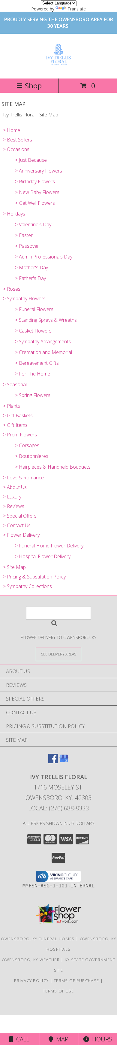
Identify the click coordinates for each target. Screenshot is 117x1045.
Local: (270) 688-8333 (58, 808)
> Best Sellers (17, 139)
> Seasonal (15, 384)
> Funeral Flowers (34, 309)
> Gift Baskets (18, 415)
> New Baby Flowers (37, 192)
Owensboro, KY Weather (31, 959)
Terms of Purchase (76, 980)
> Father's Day (30, 278)
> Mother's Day (31, 267)
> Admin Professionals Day (43, 256)
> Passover (27, 246)
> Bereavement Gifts (37, 363)
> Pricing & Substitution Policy (34, 576)
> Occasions (16, 149)
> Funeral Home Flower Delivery (49, 545)
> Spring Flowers (32, 395)
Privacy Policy (31, 980)
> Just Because (31, 160)
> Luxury (12, 496)
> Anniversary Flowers (38, 170)
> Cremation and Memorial (43, 352)
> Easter (24, 235)
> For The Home (32, 373)
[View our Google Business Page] (64, 761)
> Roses (11, 289)
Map (60, 1039)
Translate (77, 9)
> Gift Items (15, 425)
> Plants (11, 406)
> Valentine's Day (33, 224)
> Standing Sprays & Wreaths (46, 320)
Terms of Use (58, 991)
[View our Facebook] (53, 761)
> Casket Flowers (33, 330)
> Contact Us (17, 525)
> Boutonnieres (31, 456)
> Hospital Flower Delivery (42, 556)
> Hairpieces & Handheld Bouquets (53, 467)
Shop (33, 85)
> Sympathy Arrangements (43, 341)
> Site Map (14, 567)
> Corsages (27, 445)
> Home (11, 130)
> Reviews (13, 506)
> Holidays (14, 213)
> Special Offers (20, 516)
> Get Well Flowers (35, 203)
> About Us (15, 487)
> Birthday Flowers (35, 181)
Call (21, 1039)
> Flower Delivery (21, 535)
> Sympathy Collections (27, 586)
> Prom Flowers (20, 434)
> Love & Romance (23, 477)
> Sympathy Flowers (24, 298)
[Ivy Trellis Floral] (58, 64)
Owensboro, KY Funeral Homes (38, 938)
